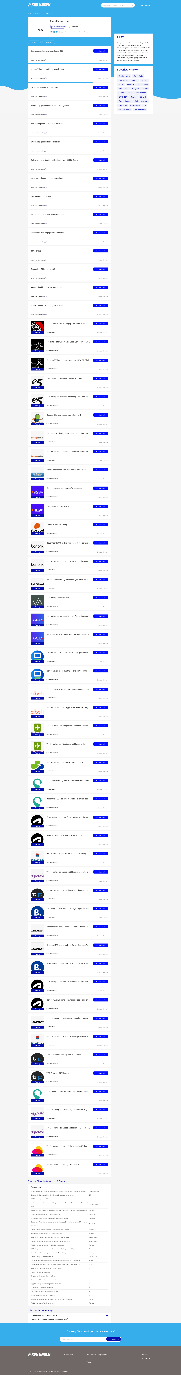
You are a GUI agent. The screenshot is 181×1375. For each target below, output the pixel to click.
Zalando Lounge (125, 101)
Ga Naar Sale (100, 51)
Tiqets (89, 1362)
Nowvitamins (135, 105)
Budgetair (135, 89)
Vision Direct (123, 89)
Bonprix (133, 97)
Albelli (145, 89)
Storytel (143, 97)
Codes (34, 42)
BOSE (121, 84)
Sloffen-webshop (141, 101)
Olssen (121, 93)
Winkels (39, 14)
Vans (88, 1358)
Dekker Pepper (140, 109)
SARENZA (123, 97)
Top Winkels (145, 5)
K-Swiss (144, 80)
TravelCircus (123, 80)
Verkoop (49, 42)
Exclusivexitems (125, 109)
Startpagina (31, 14)
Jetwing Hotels (124, 76)
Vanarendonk (141, 93)
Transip (134, 80)
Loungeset (123, 105)
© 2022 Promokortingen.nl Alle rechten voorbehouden (48, 1371)
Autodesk (130, 84)
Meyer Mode (138, 76)
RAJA (130, 93)
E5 (145, 105)
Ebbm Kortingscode (52, 14)
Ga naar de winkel (52, 332)
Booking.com (143, 84)
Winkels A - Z (68, 1354)
